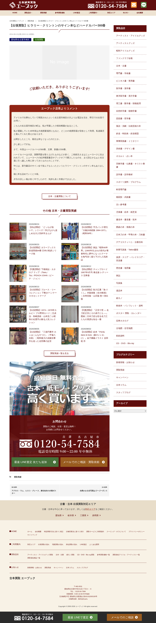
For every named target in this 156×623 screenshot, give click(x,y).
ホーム (29, 531)
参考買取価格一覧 (103, 555)
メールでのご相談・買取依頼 (81, 462)
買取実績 (43, 13)
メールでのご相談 (122, 617)
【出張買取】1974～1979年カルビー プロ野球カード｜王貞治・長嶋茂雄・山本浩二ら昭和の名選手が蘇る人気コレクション (43, 316)
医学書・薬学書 (123, 88)
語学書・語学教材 (124, 174)
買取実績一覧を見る (59, 353)
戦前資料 (120, 336)
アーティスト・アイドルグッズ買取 (40, 555)
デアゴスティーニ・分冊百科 (129, 242)
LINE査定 (76, 13)
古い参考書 (121, 204)
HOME (14, 13)
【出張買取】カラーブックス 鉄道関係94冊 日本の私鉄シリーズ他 (42, 250)
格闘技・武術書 (123, 197)
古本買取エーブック (16, 21)
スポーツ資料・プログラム (128, 182)
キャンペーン (122, 377)
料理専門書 (121, 189)
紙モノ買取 (70, 555)
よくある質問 (94, 544)
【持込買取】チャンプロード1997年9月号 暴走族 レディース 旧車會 (94, 272)
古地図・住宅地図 (124, 328)
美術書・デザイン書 (125, 148)
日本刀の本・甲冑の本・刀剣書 (130, 234)
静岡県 (95, 515)
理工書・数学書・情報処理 (128, 103)
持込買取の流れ (71, 544)
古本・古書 (121, 66)
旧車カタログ (122, 321)
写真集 (119, 283)
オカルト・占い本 (124, 156)
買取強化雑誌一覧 (33, 558)
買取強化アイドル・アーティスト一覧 (126, 555)
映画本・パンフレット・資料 (129, 306)
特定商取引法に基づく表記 (53, 531)
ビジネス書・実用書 (125, 81)
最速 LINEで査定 (78, 617)
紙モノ (119, 298)
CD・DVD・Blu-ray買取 (85, 555)
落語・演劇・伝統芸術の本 (128, 126)
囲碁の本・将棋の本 (125, 227)
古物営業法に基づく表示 (75, 531)
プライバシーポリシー (137, 531)
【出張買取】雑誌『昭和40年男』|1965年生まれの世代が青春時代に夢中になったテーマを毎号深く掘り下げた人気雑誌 (95, 253)
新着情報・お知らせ (125, 362)
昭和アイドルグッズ (125, 51)
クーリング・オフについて (116, 531)
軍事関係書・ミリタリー (127, 141)
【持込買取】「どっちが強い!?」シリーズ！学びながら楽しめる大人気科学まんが (43, 230)
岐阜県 (71, 515)
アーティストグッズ (125, 43)
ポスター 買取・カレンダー (128, 313)
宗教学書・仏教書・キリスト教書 (130, 165)
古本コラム (121, 385)
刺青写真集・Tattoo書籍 (127, 250)
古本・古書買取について (59, 196)
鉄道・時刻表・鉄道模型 (127, 133)
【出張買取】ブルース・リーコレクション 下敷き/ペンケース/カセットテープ (43, 293)
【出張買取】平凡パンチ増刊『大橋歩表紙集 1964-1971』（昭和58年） (94, 230)
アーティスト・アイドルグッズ (130, 36)
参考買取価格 (60, 13)
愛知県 (58, 515)
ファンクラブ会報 (124, 58)
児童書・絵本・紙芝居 (126, 212)
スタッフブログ (123, 392)
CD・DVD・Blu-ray (125, 343)
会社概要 (140, 13)
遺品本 (119, 290)
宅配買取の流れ (57, 544)
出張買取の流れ (43, 544)
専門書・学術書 (123, 73)
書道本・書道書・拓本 (126, 219)
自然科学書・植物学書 (126, 111)
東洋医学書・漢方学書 (126, 96)
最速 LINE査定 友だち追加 (30, 462)
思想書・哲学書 (123, 118)
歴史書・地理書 (123, 268)
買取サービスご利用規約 (95, 531)
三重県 (83, 515)
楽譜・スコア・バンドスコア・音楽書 (130, 259)
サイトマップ (32, 535)
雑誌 (118, 275)
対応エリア (111, 13)
